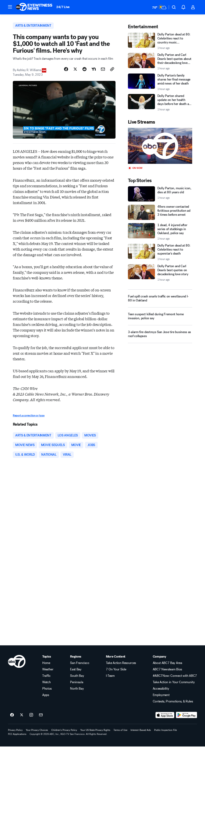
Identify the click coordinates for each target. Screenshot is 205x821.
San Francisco (79, 663)
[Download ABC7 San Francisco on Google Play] (186, 715)
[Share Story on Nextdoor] (93, 69)
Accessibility (161, 688)
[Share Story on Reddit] (84, 69)
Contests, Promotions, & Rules (173, 701)
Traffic (46, 675)
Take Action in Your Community (174, 682)
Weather (47, 669)
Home (46, 663)
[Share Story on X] (75, 69)
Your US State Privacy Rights (95, 730)
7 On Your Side (116, 669)
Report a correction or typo (28, 415)
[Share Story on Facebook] (66, 69)
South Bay (77, 675)
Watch (46, 682)
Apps (45, 695)
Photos (47, 688)
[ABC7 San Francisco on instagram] (31, 715)
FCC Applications (17, 734)
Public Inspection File (165, 730)
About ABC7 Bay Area (167, 663)
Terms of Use (120, 730)
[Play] (160, 146)
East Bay (75, 669)
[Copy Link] (112, 69)
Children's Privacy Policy (64, 730)
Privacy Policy (15, 730)
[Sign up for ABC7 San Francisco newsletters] (41, 715)
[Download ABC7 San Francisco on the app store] (165, 715)
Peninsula (76, 682)
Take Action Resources (121, 663)
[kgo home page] (16, 661)
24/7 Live (63, 7)
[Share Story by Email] (102, 69)
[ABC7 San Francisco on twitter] (22, 715)
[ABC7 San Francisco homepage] (34, 7)
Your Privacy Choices (37, 730)
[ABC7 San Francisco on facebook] (12, 715)
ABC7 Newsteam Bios (167, 669)
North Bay (77, 688)
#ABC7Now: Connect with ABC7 (175, 675)
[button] (10, 7)
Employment (161, 695)
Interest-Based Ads (141, 730)
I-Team (110, 675)
